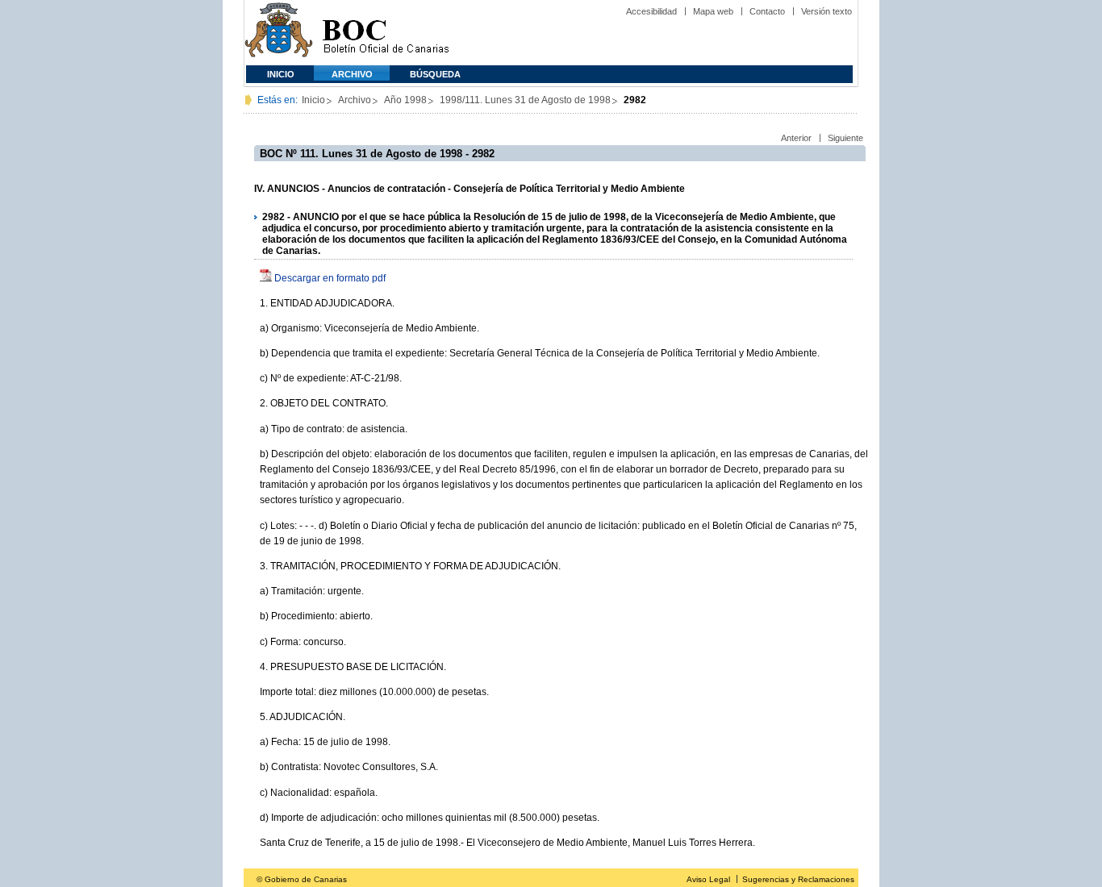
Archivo (352, 74)
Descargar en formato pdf (330, 278)
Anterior (796, 138)
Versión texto (826, 11)
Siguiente (845, 138)
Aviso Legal (708, 879)
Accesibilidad (651, 11)
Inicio (280, 74)
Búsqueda (435, 74)
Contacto (767, 11)
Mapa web (713, 11)
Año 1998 (405, 100)
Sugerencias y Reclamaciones (798, 879)
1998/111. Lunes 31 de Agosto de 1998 (525, 100)
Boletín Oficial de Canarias (385, 32)
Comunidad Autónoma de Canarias (278, 32)
